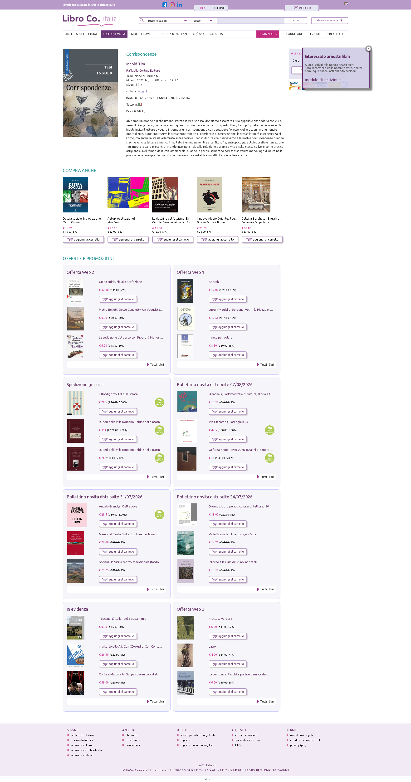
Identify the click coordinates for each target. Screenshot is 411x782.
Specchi (214, 281)
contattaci (133, 745)
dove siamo (133, 740)
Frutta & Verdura (220, 618)
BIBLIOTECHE (335, 33)
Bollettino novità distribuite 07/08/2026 (215, 384)
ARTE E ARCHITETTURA (81, 33)
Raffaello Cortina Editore (143, 70)
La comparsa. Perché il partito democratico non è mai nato (249, 674)
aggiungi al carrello (86, 239)
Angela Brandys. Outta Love (118, 506)
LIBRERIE (315, 33)
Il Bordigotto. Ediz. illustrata (118, 394)
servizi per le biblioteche (87, 750)
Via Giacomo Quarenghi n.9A (229, 421)
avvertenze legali (301, 735)
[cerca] (295, 21)
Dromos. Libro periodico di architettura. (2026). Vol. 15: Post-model (255, 506)
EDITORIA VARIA (114, 33)
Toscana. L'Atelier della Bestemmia (122, 618)
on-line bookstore (83, 735)
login (202, 8)
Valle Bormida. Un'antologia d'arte (233, 534)
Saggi (141, 91)
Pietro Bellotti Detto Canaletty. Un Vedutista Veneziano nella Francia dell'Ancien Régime (159, 309)
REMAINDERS (268, 33)
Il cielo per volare (220, 337)
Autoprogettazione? (121, 218)
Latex (212, 646)
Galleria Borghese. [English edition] (265, 218)
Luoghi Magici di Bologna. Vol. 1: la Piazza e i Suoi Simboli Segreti (254, 309)
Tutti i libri (157, 364)
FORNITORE (294, 33)
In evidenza (77, 609)
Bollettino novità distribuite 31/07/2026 (104, 496)
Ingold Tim (135, 64)
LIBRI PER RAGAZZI (174, 33)
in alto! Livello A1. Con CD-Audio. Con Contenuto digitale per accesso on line (151, 646)
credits (206, 779)
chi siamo (132, 735)
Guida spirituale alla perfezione (120, 281)
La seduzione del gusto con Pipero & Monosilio (131, 337)
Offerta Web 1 (190, 272)
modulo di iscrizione (323, 79)
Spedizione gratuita (85, 384)
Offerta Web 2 (80, 272)
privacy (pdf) (298, 745)
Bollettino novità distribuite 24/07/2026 (215, 496)
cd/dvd (198, 33)
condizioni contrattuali (305, 740)
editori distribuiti (82, 740)
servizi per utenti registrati (198, 735)
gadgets (216, 33)
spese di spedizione (248, 740)
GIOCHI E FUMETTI (143, 33)
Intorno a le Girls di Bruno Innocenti (233, 562)
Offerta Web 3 (190, 609)
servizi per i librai (82, 745)
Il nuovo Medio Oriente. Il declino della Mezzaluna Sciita (234, 218)
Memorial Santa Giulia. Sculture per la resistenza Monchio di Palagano (147, 534)
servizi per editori (82, 755)
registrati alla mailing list (197, 745)
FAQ (238, 745)
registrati (219, 8)
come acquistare (246, 735)
